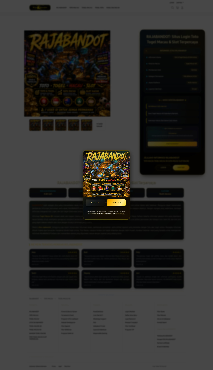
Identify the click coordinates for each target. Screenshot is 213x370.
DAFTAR (116, 202)
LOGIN (95, 202)
